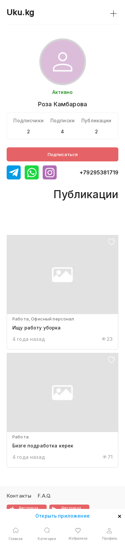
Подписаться (63, 154)
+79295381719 (98, 172)
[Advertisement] (30, 211)
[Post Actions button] (111, 242)
